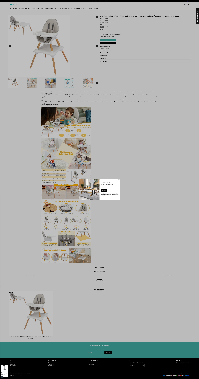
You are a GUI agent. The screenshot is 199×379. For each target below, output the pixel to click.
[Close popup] (119, 180)
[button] (2, 377)
